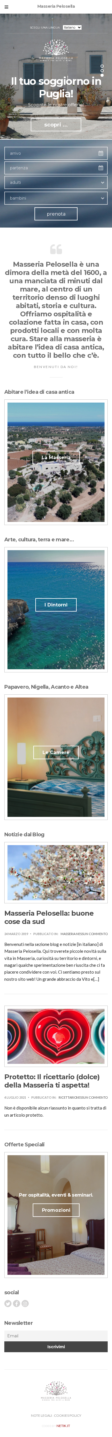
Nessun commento (92, 934)
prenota (56, 214)
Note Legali (41, 1415)
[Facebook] (16, 1303)
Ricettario (68, 1097)
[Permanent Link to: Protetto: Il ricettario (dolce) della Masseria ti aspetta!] (56, 1035)
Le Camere (56, 752)
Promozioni (56, 1210)
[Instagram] (25, 1303)
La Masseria (56, 457)
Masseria (68, 934)
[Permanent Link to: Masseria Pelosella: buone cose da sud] (56, 872)
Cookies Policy (67, 1415)
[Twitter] (7, 1303)
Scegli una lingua (45, 27)
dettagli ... (56, 112)
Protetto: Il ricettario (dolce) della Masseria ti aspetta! (52, 1081)
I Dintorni (56, 605)
